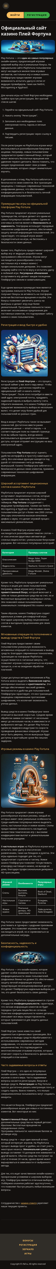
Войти (15, 15)
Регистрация (37, 15)
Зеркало (28, 1249)
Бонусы (28, 1240)
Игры (28, 1253)
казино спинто (29, 1203)
